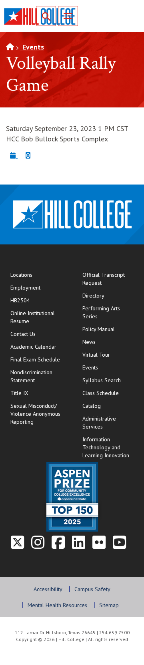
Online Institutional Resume (38, 317)
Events (32, 47)
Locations (21, 274)
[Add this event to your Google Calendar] (28, 155)
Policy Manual (98, 329)
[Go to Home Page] (10, 47)
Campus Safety (92, 589)
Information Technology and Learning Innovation (105, 447)
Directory (93, 295)
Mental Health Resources (57, 605)
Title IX (19, 393)
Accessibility (48, 589)
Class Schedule (110, 393)
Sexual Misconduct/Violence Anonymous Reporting (35, 413)
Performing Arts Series (101, 312)
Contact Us (38, 333)
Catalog (91, 405)
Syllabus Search (101, 380)
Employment (25, 287)
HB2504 (20, 300)
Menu (68, 16)
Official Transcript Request (110, 278)
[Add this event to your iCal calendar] (14, 155)
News (89, 341)
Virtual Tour (96, 354)
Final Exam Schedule (38, 359)
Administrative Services (99, 422)
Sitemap (109, 605)
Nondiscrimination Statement (31, 376)
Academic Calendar (33, 346)
